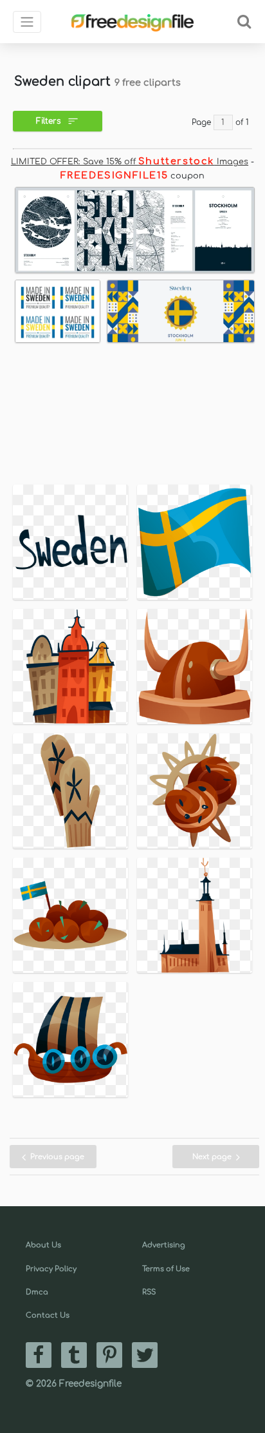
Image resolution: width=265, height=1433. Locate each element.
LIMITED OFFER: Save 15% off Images (129, 161)
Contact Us (47, 1315)
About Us (43, 1245)
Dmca (37, 1292)
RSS (149, 1292)
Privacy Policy (51, 1269)
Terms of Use (166, 1269)
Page (201, 122)
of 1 (242, 122)
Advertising (163, 1245)
